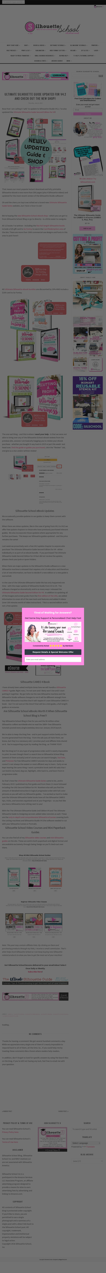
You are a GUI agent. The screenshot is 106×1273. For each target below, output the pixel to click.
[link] (53, 632)
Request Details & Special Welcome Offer (53, 652)
